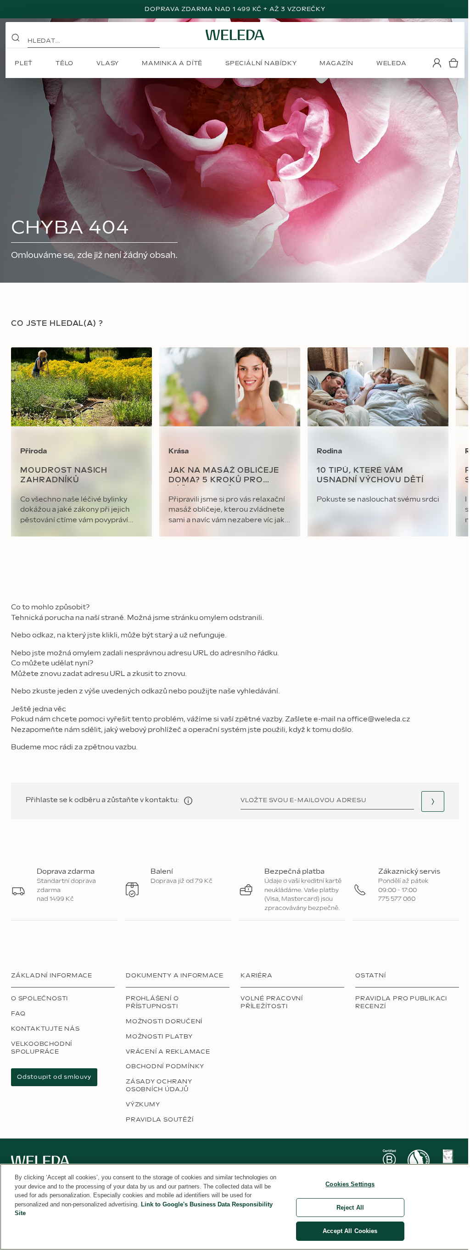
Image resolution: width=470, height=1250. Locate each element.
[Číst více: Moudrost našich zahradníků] (81, 441)
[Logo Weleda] (235, 35)
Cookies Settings (350, 1184)
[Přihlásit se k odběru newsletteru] (432, 801)
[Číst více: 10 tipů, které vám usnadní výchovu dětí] (378, 441)
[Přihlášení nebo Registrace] (436, 62)
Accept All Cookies (350, 1231)
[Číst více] (389, 1161)
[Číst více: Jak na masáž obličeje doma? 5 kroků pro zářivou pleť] (229, 441)
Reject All (350, 1207)
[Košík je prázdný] (453, 62)
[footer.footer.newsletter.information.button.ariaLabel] (188, 800)
